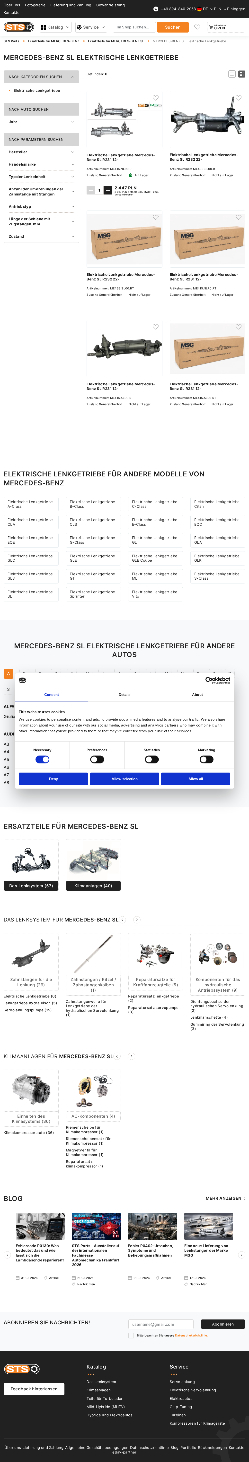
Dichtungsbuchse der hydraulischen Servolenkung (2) (216, 1006)
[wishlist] (197, 27)
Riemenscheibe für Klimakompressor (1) (85, 1129)
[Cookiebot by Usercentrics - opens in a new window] (209, 680)
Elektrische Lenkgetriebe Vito (154, 594)
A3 (6, 744)
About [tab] (197, 694)
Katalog (55, 27)
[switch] (97, 759)
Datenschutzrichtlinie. (191, 1335)
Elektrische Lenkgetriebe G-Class (92, 540)
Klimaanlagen (99, 1390)
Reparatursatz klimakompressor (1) (84, 1163)
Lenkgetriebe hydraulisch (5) (30, 1003)
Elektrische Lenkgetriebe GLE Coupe (154, 558)
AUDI (9, 734)
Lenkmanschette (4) (209, 1017)
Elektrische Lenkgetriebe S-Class (217, 576)
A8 (6, 782)
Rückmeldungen (212, 1447)
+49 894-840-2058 (178, 9)
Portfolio (188, 1447)
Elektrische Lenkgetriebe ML (154, 576)
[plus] (108, 190)
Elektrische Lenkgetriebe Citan (217, 504)
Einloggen (236, 9)
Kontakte (11, 12)
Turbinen (178, 1415)
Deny (53, 779)
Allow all (195, 779)
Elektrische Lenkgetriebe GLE (92, 558)
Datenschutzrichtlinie (149, 1447)
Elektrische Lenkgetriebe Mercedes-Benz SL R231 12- (121, 157)
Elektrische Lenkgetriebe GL (154, 540)
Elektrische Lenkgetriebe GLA (217, 540)
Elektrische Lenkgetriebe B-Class (92, 504)
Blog (174, 1447)
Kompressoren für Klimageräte (197, 1423)
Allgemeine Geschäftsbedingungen (97, 1447)
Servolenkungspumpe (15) (28, 1010)
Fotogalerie (35, 5)
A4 (6, 751)
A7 (6, 774)
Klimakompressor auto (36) (29, 1133)
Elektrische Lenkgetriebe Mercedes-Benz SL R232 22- (204, 157)
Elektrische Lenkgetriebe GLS (30, 576)
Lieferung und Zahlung (70, 5)
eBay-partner (124, 1452)
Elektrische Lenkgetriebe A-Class (30, 504)
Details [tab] (125, 694)
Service (91, 27)
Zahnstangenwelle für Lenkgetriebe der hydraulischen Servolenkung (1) (92, 1008)
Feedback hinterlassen (34, 1388)
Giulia (9, 716)
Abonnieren (223, 1324)
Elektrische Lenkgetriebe (37, 90)
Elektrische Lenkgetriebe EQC (217, 522)
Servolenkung (182, 1382)
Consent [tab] (51, 694)
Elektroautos (181, 1398)
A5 (6, 759)
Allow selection (125, 779)
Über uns (12, 5)
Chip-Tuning (181, 1407)
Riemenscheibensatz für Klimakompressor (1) (88, 1141)
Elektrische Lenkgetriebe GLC (30, 558)
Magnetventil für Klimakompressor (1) (85, 1152)
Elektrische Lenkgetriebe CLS (92, 522)
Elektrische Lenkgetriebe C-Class (154, 504)
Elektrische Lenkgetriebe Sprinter (92, 594)
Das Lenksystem (101, 1382)
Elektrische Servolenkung (193, 1390)
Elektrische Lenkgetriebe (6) (30, 996)
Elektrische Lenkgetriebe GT (92, 576)
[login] (156, 98)
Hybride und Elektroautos (110, 1415)
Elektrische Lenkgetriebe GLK (217, 558)
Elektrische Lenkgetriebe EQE (30, 540)
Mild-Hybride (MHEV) (106, 1407)
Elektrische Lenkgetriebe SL (30, 594)
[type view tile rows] (241, 74)
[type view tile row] (232, 74)
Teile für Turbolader (105, 1398)
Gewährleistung (110, 5)
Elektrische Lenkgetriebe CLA (30, 522)
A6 (6, 767)
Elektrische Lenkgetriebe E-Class (154, 522)
